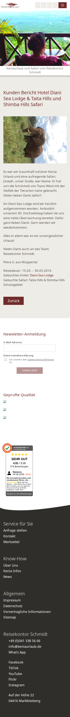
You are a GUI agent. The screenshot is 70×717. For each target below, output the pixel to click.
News (7, 576)
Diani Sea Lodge (42, 275)
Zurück (14, 300)
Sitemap (9, 617)
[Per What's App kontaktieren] (49, 5)
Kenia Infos (12, 571)
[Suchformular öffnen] (38, 5)
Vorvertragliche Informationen (27, 611)
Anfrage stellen (15, 530)
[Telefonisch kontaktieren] (43, 5)
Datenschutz (12, 606)
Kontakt (9, 536)
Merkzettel (11, 542)
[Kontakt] (55, 5)
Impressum (12, 600)
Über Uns (10, 565)
